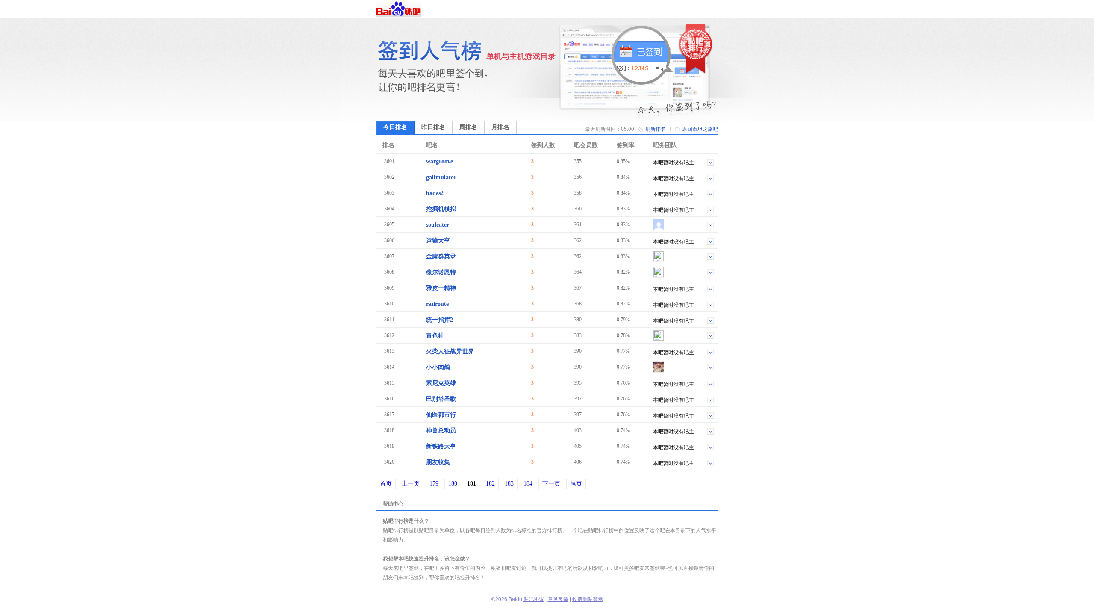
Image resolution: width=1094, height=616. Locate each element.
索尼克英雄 (441, 383)
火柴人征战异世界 (450, 351)
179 (433, 483)
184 (527, 483)
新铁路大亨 (441, 446)
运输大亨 (438, 240)
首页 (386, 483)
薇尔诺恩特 (441, 272)
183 (509, 483)
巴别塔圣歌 (441, 399)
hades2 (435, 193)
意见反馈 (558, 599)
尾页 (576, 483)
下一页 (551, 483)
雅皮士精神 (441, 288)
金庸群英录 (441, 256)
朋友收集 (438, 462)
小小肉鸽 (438, 367)
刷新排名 (655, 129)
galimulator (441, 177)
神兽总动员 (441, 430)
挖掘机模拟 (441, 209)
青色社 (435, 335)
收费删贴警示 (587, 599)
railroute (437, 304)
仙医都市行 (441, 415)
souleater (437, 225)
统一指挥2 (439, 320)
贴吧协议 (533, 599)
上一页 (411, 483)
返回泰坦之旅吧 (700, 129)
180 (452, 483)
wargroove (439, 161)
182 (490, 483)
